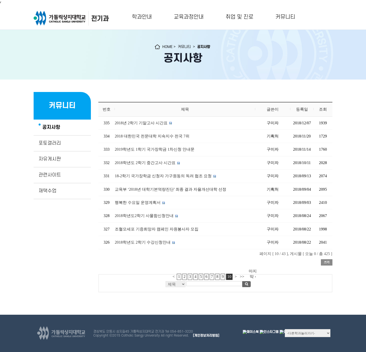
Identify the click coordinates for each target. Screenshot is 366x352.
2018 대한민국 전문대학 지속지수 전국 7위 (152, 136)
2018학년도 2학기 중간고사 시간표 (146, 163)
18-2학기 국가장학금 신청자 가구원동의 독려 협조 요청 (164, 176)
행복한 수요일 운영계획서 (138, 202)
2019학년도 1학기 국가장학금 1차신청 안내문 (154, 149)
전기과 (100, 18)
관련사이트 (50, 175)
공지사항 (51, 127)
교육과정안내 (189, 17)
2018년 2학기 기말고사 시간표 (141, 123)
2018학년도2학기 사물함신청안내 (144, 216)
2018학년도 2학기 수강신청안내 (143, 242)
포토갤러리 (50, 143)
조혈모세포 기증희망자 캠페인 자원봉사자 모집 (156, 229)
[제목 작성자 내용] (215, 285)
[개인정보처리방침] (206, 335)
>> (242, 276)
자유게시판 (50, 159)
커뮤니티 (285, 17)
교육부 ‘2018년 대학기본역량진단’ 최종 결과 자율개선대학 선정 (170, 189)
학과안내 (142, 17)
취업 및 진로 (239, 17)
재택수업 (48, 191)
